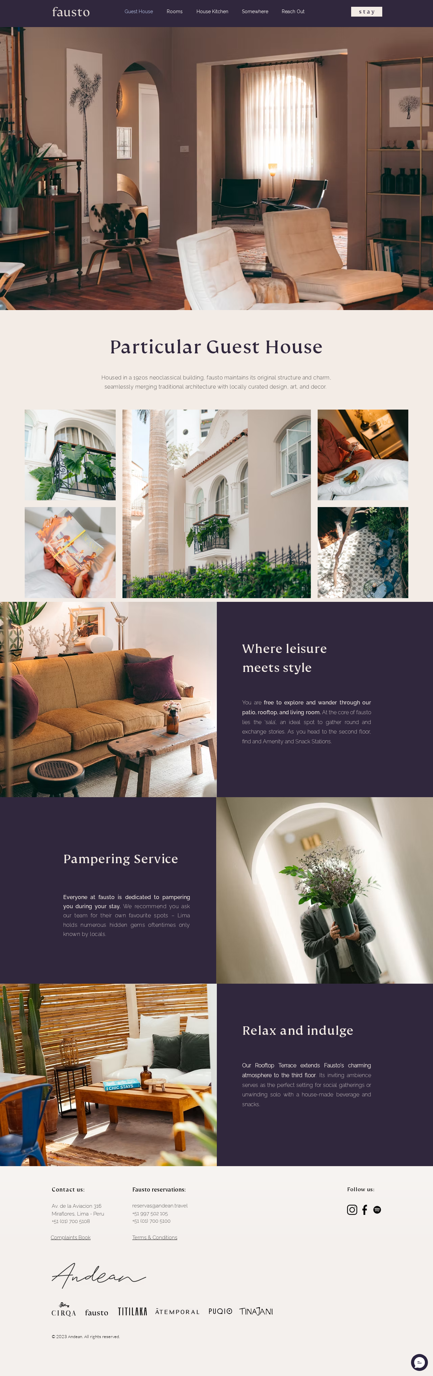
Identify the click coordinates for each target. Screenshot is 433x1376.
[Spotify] (377, 1210)
